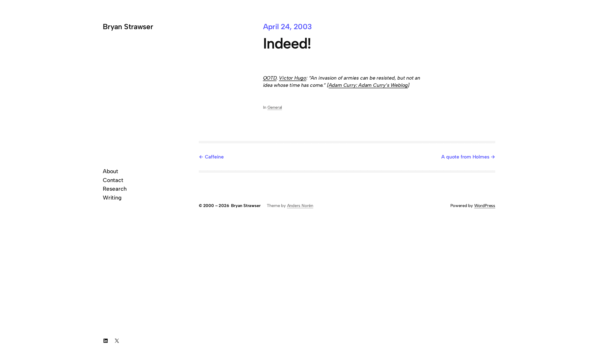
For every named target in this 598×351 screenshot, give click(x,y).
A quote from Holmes (465, 157)
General (274, 107)
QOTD (270, 78)
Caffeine (214, 157)
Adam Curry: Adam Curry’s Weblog (368, 85)
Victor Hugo (292, 78)
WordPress (484, 205)
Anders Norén (300, 205)
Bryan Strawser (128, 26)
